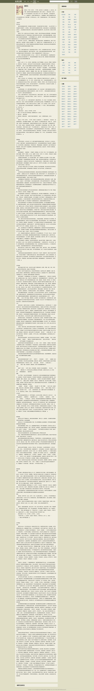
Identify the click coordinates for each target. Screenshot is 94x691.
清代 (75, 70)
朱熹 (63, 32)
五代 (63, 67)
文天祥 (75, 39)
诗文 (28, 1)
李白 (75, 17)
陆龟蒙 (75, 29)
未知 (69, 72)
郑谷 (69, 39)
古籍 (38, 1)
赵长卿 (75, 37)
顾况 (69, 47)
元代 (63, 70)
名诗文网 (18, 1)
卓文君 (63, 44)
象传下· (63, 111)
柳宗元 (75, 19)
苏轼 (69, 14)
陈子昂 (69, 37)
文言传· (75, 111)
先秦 (63, 62)
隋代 (69, 65)
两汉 (69, 62)
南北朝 (63, 65)
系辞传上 (63, 103)
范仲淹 (69, 27)
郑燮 (63, 37)
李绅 (75, 52)
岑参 (69, 17)
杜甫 (75, 14)
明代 (69, 70)
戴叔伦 (75, 34)
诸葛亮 (75, 22)
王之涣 (63, 47)
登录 (71, 1)
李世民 (63, 54)
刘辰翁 (63, 39)
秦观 (69, 32)
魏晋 (75, 62)
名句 (31, 1)
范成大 (69, 44)
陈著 (69, 49)
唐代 (75, 65)
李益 (69, 52)
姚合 (63, 29)
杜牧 (63, 19)
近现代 (63, 72)
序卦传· (63, 86)
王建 (75, 27)
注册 (76, 1)
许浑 (63, 27)
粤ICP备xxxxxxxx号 (62, 689)
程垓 (63, 42)
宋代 (69, 67)
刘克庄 (75, 42)
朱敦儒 (75, 44)
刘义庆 (63, 52)
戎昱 (75, 49)
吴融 (69, 42)
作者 (35, 1)
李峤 (63, 34)
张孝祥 (75, 47)
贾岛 (63, 24)
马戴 (63, 49)
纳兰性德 (63, 14)
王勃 (69, 29)
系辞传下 (75, 93)
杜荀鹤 (69, 34)
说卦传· (69, 86)
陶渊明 (69, 19)
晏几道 (69, 24)
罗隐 (63, 22)
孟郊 (75, 24)
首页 (25, 1)
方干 (75, 32)
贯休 (69, 22)
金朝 (75, 67)
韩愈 (63, 17)
